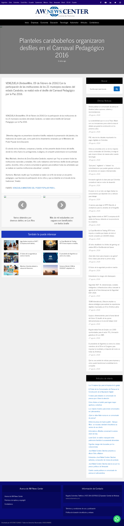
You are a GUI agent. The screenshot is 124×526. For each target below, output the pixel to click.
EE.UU (68, 2)
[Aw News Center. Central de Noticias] (62, 11)
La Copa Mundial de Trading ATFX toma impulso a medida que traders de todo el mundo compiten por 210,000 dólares (102, 233)
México (46, 2)
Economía (44, 22)
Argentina (4, 2)
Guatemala (38, 2)
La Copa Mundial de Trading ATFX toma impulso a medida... (69, 242)
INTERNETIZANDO (16, 522)
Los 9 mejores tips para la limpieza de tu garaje (104, 385)
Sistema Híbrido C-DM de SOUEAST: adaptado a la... (67, 267)
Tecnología (64, 22)
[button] (117, 519)
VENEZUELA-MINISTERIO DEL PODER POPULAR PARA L (34, 187)
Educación (54, 22)
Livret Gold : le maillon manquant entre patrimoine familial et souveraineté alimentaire (104, 439)
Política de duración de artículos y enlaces (79, 512)
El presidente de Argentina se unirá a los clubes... (68, 254)
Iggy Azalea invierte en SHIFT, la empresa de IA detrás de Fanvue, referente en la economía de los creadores (104, 219)
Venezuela (57, 2)
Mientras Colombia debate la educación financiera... (29, 267)
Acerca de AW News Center (14, 496)
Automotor (74, 22)
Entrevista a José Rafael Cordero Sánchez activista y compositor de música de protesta (103, 458)
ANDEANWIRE (47, 522)
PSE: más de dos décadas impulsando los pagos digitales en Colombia (102, 138)
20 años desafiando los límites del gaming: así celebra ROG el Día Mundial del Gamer (104, 245)
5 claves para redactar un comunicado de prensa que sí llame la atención (102, 397)
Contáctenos (94, 22)
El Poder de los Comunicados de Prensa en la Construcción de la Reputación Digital (104, 390)
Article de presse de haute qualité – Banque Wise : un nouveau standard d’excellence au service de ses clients (103, 424)
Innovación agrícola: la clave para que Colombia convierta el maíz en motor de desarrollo (104, 180)
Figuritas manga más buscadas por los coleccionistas (101, 445)
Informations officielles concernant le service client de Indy (103, 432)
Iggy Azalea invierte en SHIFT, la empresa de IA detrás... (29, 242)
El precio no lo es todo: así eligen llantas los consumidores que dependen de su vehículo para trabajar (103, 193)
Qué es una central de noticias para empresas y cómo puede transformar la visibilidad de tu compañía (104, 363)
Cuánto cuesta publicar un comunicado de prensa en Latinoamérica (103, 471)
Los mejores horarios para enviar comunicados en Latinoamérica (104, 410)
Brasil (63, 2)
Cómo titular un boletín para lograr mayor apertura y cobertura (102, 403)
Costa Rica (24, 2)
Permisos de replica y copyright (15, 500)
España (74, 2)
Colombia (16, 2)
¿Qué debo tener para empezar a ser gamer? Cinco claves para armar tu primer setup (103, 257)
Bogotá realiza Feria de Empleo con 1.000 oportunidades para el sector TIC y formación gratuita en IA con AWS (103, 332)
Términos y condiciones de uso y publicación (81, 508)
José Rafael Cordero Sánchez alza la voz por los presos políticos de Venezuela (104, 465)
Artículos (84, 22)
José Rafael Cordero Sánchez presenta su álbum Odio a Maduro (102, 452)
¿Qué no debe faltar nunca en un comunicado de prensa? (104, 416)
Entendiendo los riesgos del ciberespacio (102, 276)
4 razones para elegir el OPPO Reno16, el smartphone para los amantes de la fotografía (104, 206)
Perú (51, 2)
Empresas (34, 22)
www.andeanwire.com (73, 498)
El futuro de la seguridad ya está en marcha (28, 254)
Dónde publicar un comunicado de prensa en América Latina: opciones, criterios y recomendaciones (103, 109)
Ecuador (31, 2)
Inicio (27, 22)
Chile (10, 2)
